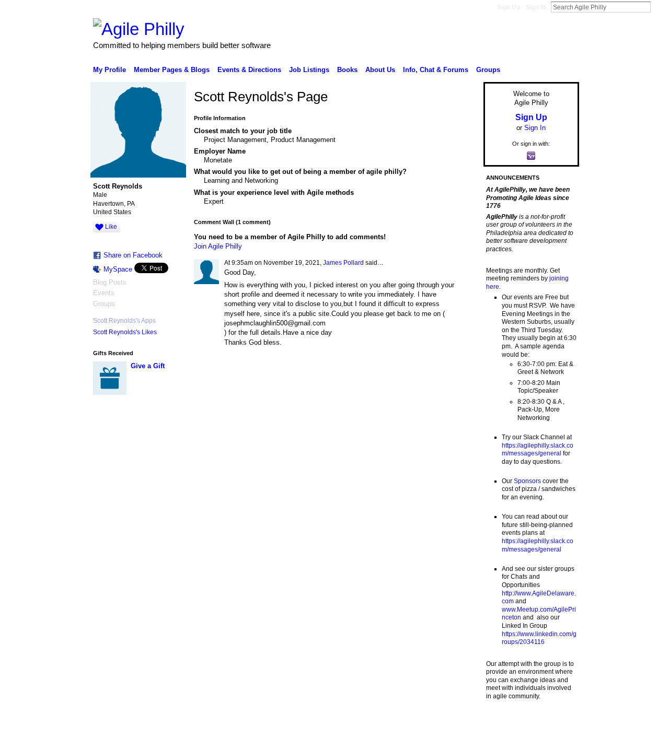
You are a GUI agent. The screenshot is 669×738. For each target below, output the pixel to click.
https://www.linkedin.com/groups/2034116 (539, 638)
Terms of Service (555, 726)
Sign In (536, 7)
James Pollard (343, 262)
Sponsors (527, 481)
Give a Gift (148, 366)
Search (659, 6)
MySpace (117, 269)
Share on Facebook (133, 255)
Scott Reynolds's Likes (125, 332)
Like (111, 226)
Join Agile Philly (218, 246)
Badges (460, 726)
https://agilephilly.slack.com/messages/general (537, 450)
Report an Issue (501, 726)
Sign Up (508, 7)
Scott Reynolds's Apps (124, 320)
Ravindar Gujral (171, 726)
